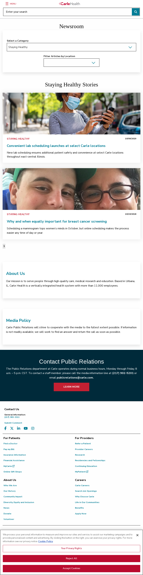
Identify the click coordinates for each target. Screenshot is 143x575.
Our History (9, 491)
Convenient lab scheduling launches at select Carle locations (56, 145)
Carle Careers (82, 485)
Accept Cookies (71, 568)
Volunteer (8, 519)
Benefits (79, 507)
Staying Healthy (18, 138)
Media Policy (18, 320)
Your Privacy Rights (71, 548)
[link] (71, 113)
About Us (15, 273)
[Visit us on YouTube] (26, 428)
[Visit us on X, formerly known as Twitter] (12, 428)
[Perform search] (136, 11)
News (6, 507)
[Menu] (7, 3)
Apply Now (80, 513)
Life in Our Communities (87, 502)
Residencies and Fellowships (90, 460)
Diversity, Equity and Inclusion (18, 502)
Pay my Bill (8, 449)
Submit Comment (13, 422)
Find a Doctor (10, 443)
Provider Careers (84, 449)
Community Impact (12, 496)
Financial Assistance (14, 460)
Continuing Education (86, 466)
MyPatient (80, 471)
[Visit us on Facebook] (5, 428)
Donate (7, 513)
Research (80, 454)
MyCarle (7, 466)
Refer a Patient (83, 443)
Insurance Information (14, 454)
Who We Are (10, 485)
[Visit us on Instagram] (32, 428)
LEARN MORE (71, 386)
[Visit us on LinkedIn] (18, 428)
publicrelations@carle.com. (75, 378)
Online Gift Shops (12, 471)
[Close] (137, 535)
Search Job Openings (86, 491)
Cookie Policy (45, 541)
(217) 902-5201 (123, 373)
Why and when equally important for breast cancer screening (57, 221)
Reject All (71, 558)
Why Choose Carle (84, 496)
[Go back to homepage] (69, 3)
